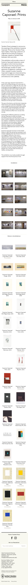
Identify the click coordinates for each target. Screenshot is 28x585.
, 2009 (21, 255)
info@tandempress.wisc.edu (9, 557)
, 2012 (21, 443)
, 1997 (7, 483)
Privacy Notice (14, 581)
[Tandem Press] (5, 5)
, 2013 (21, 313)
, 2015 (20, 424)
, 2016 (7, 294)
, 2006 (7, 255)
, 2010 (21, 462)
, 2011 (21, 406)
